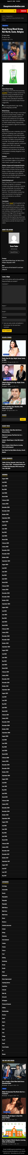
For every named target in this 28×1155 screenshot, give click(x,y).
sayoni (4, 410)
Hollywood (4, 975)
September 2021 (6, 689)
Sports (3, 1022)
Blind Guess (5, 907)
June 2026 (4, 486)
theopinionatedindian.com (14, 6)
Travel (3, 1043)
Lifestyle (4, 990)
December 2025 (6, 507)
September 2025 (6, 518)
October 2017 (5, 858)
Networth (4, 997)
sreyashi (5, 362)
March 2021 (4, 711)
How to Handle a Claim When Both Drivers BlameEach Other (13, 1082)
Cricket (4, 929)
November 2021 (5, 682)
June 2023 (4, 614)
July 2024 (4, 568)
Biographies (5, 25)
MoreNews (14, 1153)
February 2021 (5, 715)
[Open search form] (14, 11)
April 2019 (4, 793)
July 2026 (4, 482)
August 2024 (5, 564)
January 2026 (5, 504)
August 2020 (5, 736)
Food (3, 954)
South (3, 1018)
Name (4, 306)
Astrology (4, 886)
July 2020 (4, 740)
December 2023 (6, 593)
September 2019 (6, 775)
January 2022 (5, 675)
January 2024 (5, 589)
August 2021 (5, 693)
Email (4, 311)
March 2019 (5, 797)
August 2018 (5, 822)
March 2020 (5, 754)
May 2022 (4, 661)
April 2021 (4, 707)
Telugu (3, 1036)
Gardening (4, 961)
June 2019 (4, 786)
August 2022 (5, 650)
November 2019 (5, 768)
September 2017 (6, 861)
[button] (2, 11)
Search (4, 415)
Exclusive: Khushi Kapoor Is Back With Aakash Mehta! (12, 1117)
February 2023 (5, 629)
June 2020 (4, 743)
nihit (4, 1119)
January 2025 (5, 546)
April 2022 (4, 664)
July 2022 (4, 654)
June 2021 (4, 700)
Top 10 (3, 1040)
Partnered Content (6, 1004)
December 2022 (6, 636)
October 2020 (5, 729)
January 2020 (5, 761)
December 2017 (5, 850)
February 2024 (5, 586)
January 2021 (5, 718)
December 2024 (6, 550)
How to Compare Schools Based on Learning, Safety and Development (14, 1141)
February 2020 (5, 757)
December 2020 (6, 722)
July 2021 (4, 697)
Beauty (3, 893)
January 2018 (5, 847)
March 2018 (4, 840)
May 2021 (4, 704)
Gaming (4, 957)
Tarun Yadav (6, 35)
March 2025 (5, 539)
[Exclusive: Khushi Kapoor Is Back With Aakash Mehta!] (14, 1106)
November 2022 (6, 639)
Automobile (5, 889)
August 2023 (5, 607)
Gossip (3, 965)
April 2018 (4, 836)
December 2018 (5, 808)
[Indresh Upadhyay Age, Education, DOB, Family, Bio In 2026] (14, 397)
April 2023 (4, 622)
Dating (3, 932)
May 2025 (4, 532)
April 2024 (4, 579)
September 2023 (6, 604)
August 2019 (5, 779)
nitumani (5, 1085)
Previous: (13, 260)
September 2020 (6, 732)
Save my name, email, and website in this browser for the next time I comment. (13, 325)
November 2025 (6, 511)
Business (4, 922)
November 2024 (6, 554)
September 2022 (6, 647)
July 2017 (4, 868)
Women (4, 1054)
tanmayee (5, 1144)
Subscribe (23, 11)
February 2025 (5, 543)
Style (3, 1025)
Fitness (4, 950)
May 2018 (4, 833)
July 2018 (4, 825)
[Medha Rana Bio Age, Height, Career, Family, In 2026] (14, 348)
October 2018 (5, 815)
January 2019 (5, 804)
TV (2, 1050)
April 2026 (4, 493)
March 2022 (5, 668)
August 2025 (5, 521)
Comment (5, 284)
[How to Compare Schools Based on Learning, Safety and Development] (14, 1130)
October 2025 (5, 514)
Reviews (4, 1015)
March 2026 (5, 496)
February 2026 (5, 500)
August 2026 (5, 478)
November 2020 (6, 725)
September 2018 (6, 818)
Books (3, 918)
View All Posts (14, 252)
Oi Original (4, 1000)
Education (4, 936)
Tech (3, 1032)
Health (3, 968)
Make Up (4, 993)
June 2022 (4, 657)
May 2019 (4, 790)
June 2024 (4, 571)
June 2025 (4, 529)
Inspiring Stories (6, 982)
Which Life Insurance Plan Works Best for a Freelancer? (13, 1093)
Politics (4, 1007)
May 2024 (4, 575)
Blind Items (5, 914)
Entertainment (5, 940)
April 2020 (4, 750)
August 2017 (5, 865)
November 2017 (5, 854)
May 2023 (4, 618)
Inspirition (4, 986)
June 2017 (4, 872)
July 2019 (4, 783)
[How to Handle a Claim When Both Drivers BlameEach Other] (14, 1071)
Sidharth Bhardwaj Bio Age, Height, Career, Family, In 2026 (13, 383)
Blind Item (4, 911)
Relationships (5, 1011)
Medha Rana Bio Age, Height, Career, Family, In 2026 (13, 359)
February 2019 (5, 800)
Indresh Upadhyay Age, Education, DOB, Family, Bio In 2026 (12, 407)
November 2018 (5, 811)
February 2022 (5, 672)
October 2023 (5, 600)
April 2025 (4, 536)
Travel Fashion (5, 1047)
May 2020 (4, 747)
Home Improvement (6, 979)
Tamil (3, 1029)
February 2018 (5, 843)
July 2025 (4, 525)
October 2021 (5, 686)
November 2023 (6, 597)
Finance (4, 947)
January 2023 (5, 632)
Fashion (4, 943)
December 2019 (5, 765)
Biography (4, 900)
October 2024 (5, 557)
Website (4, 317)
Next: (12, 267)
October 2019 (5, 772)
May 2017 (4, 876)
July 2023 (4, 611)
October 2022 (5, 643)
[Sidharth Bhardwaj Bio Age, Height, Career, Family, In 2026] (14, 372)
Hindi (3, 972)
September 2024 (6, 561)
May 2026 (4, 489)
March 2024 (5, 582)
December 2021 (5, 679)
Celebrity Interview (6, 925)
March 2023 (5, 625)
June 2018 (4, 829)
